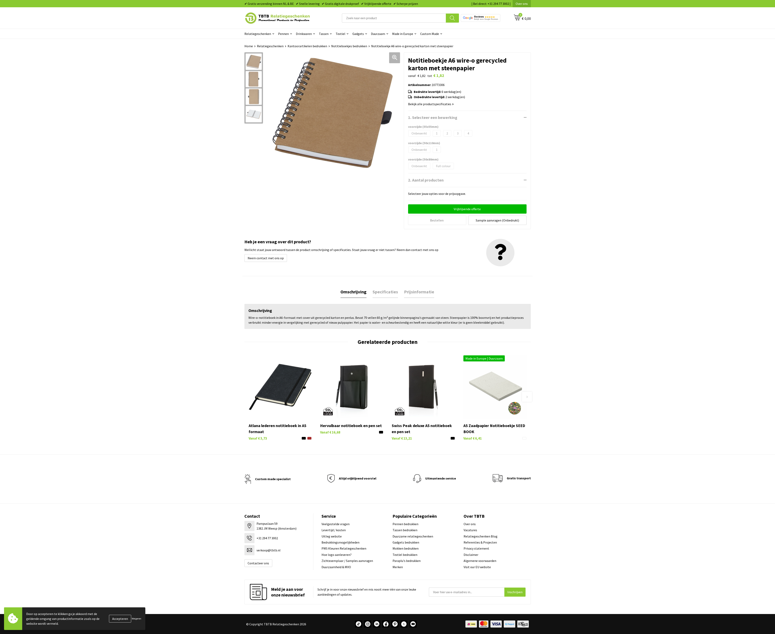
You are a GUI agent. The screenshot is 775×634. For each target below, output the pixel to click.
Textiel (340, 34)
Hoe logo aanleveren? (337, 555)
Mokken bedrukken (406, 548)
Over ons (522, 4)
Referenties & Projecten (480, 542)
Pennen (283, 34)
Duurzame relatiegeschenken (413, 536)
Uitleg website (332, 536)
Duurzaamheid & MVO (336, 567)
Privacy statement (476, 548)
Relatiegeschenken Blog (480, 536)
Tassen (324, 34)
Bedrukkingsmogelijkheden (340, 542)
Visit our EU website (477, 567)
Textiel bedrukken (405, 555)
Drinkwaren (304, 34)
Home (248, 46)
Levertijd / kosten (334, 530)
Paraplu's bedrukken (407, 561)
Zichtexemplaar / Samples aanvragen (347, 561)
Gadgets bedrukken (406, 542)
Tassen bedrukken (405, 530)
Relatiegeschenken (257, 34)
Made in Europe (402, 34)
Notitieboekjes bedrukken (349, 46)
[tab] (353, 292)
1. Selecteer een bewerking (432, 117)
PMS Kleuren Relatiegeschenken (344, 548)
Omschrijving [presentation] (353, 292)
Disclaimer (471, 555)
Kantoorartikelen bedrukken (307, 46)
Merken (398, 567)
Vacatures (470, 530)
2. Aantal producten (426, 180)
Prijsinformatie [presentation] (419, 292)
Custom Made (429, 34)
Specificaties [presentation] (385, 292)
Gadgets (358, 34)
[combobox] (394, 18)
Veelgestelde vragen (336, 524)
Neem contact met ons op (266, 258)
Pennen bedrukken (405, 524)
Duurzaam (378, 34)
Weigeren (136, 618)
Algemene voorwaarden (480, 561)
